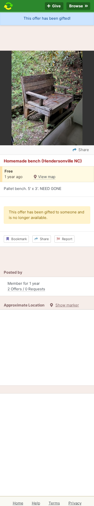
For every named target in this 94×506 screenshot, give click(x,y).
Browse (76, 6)
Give (56, 6)
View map (46, 176)
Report (66, 239)
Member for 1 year (26, 286)
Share (43, 239)
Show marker (67, 305)
